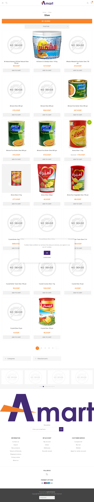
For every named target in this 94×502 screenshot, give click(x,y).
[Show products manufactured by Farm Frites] (58, 377)
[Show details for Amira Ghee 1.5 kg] (77, 134)
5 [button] (46, 386)
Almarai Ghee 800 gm (46, 106)
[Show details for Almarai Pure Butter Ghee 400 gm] (77, 89)
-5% (89, 122)
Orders (47, 445)
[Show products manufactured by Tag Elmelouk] (12, 377)
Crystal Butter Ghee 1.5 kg (16, 239)
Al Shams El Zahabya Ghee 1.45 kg (47, 61)
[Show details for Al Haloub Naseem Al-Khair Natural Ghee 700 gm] (16, 45)
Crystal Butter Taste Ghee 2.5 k (77, 239)
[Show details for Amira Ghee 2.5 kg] (16, 178)
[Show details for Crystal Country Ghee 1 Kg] (47, 267)
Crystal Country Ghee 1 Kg (47, 284)
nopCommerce (50, 492)
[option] (12, 377)
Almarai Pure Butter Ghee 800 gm (16, 150)
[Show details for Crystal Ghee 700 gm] (47, 311)
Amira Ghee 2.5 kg (16, 195)
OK (47, 253)
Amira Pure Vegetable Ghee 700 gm (77, 195)
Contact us (15, 442)
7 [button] (49, 386)
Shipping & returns (15, 454)
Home (44, 12)
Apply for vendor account (78, 451)
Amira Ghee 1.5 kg (77, 150)
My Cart (78, 445)
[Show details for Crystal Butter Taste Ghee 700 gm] (16, 267)
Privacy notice (15, 457)
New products (15, 448)
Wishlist (78, 448)
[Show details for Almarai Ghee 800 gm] (47, 89)
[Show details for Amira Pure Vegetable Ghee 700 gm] (77, 178)
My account (47, 442)
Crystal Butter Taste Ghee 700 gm (16, 284)
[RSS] (47, 474)
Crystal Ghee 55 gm (78, 284)
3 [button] (43, 386)
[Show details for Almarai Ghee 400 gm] (16, 89)
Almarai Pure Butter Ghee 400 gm (78, 106)
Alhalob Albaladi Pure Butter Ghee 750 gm (77, 62)
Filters (47, 21)
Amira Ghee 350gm (47, 195)
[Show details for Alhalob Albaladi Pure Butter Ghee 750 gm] (77, 45)
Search (16, 445)
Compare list (78, 442)
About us (15, 460)
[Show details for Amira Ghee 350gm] (47, 178)
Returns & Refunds (15, 451)
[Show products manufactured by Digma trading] (35, 377)
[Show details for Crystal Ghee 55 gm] (77, 267)
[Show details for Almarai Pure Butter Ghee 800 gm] (16, 134)
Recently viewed (47, 451)
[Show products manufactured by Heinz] (82, 377)
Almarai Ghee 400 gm (16, 106)
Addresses (47, 448)
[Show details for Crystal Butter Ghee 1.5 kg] (16, 223)
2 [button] (41, 386)
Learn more (47, 257)
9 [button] (52, 386)
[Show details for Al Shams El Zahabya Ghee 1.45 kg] (47, 45)
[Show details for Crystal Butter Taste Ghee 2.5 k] (77, 223)
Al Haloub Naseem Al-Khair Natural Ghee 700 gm (16, 62)
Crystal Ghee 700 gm (47, 328)
